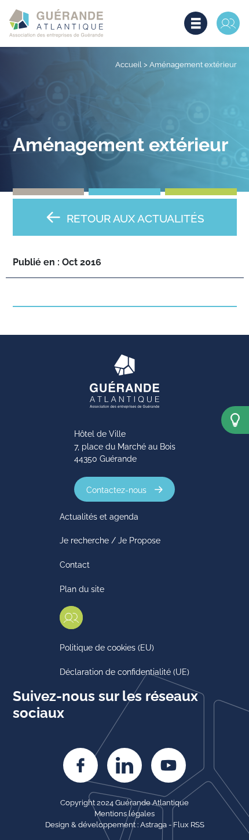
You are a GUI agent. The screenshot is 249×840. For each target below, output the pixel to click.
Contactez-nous (116, 489)
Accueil (128, 64)
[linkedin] (124, 765)
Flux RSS (188, 824)
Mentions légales (124, 813)
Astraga (153, 824)
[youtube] (168, 765)
